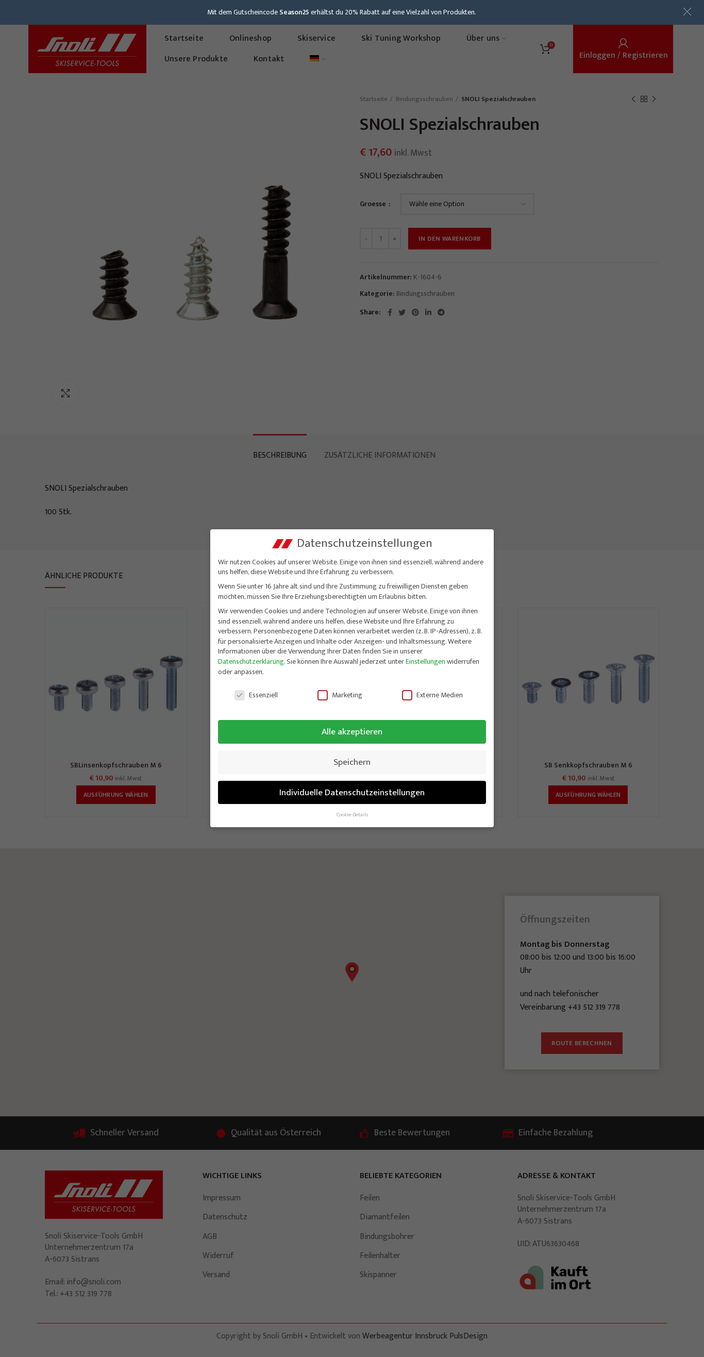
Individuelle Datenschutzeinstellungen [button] (352, 792)
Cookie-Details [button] (352, 814)
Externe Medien (439, 695)
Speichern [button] (352, 762)
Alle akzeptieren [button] (352, 731)
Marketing (347, 695)
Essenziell (263, 695)
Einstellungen (425, 661)
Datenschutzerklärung (251, 661)
